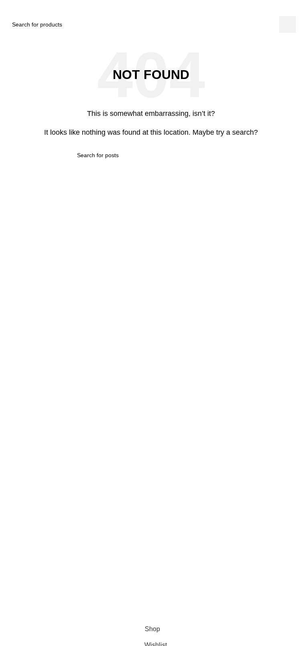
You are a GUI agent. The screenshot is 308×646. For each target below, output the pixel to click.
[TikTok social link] (156, 595)
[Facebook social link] (128, 595)
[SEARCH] (287, 24)
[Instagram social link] (142, 595)
